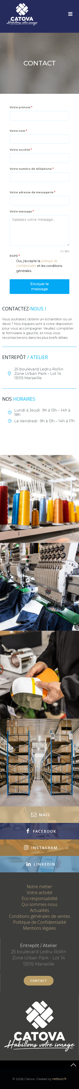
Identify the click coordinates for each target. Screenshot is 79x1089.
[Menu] (70, 14)
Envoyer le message (39, 286)
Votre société (21, 149)
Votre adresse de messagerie (32, 192)
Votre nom (18, 130)
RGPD (15, 255)
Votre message (22, 211)
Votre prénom (21, 107)
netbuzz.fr (59, 1079)
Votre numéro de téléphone (32, 168)
